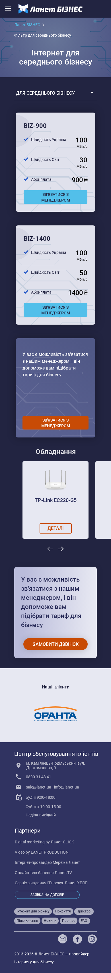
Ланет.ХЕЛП (76, 883)
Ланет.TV (63, 872)
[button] (50, 548)
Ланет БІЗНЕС (27, 24)
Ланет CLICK (62, 842)
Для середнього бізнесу (45, 93)
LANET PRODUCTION (50, 852)
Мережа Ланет (66, 862)
